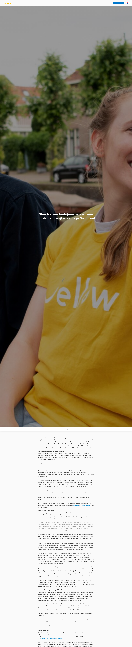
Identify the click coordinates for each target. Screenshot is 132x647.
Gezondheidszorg (85, 505)
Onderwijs (76, 505)
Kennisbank (41, 429)
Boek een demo (118, 3)
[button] (128, 3)
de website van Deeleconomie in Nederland (51, 638)
